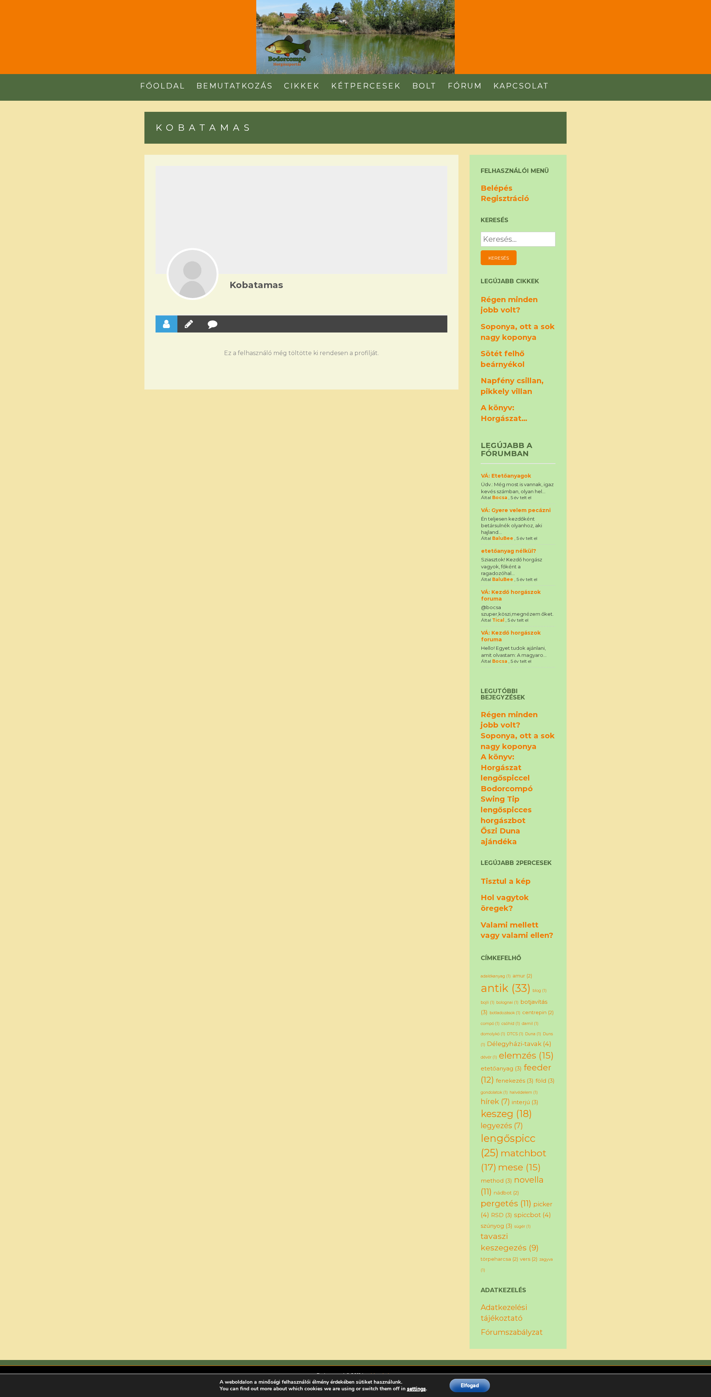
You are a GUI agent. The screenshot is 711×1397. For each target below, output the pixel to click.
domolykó (493, 1034)
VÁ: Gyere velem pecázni (516, 510)
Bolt (424, 85)
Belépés (497, 188)
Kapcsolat (521, 85)
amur (522, 976)
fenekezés (515, 1080)
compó (490, 1023)
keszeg (506, 1113)
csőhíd (510, 1023)
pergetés (506, 1203)
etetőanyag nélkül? (508, 551)
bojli (487, 1002)
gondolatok (494, 1092)
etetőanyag (501, 1068)
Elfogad (470, 1385)
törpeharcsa (499, 1259)
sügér (522, 1226)
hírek (495, 1101)
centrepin (538, 1012)
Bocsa (499, 497)
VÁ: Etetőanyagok (506, 475)
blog (540, 990)
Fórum (465, 85)
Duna (533, 1034)
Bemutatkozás (234, 85)
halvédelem (524, 1092)
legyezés (502, 1125)
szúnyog (497, 1225)
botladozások (505, 1012)
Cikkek (302, 85)
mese (519, 1167)
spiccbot (532, 1215)
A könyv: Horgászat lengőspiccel (505, 767)
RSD (501, 1215)
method (496, 1180)
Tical (498, 620)
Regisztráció (505, 198)
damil (530, 1023)
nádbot (506, 1193)
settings (416, 1389)
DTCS (515, 1034)
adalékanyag (496, 976)
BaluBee (502, 538)
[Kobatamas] (192, 274)
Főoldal (162, 85)
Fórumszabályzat (512, 1332)
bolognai (507, 1002)
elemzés (526, 1055)
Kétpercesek (366, 85)
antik (506, 988)
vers (528, 1259)
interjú (525, 1102)
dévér (489, 1057)
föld (545, 1080)
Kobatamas (256, 285)
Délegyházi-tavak (519, 1043)
